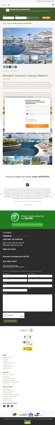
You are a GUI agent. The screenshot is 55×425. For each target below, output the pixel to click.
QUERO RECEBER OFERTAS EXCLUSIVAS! (37, 126)
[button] (4, 41)
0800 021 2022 (39, 1)
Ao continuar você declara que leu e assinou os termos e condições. (37, 129)
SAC (43, 1)
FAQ (46, 1)
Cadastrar (46, 18)
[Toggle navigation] (53, 4)
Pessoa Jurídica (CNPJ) (34, 18)
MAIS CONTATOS (50, 1)
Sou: (26, 117)
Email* (16, 15)
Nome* (4, 15)
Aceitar (27, 422)
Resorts (9, 23)
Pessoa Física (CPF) (33, 17)
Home (4, 23)
